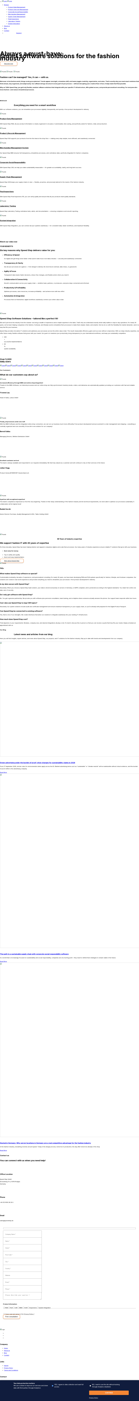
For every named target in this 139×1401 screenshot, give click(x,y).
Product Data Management (16, 7)
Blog (5, 28)
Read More (3, 772)
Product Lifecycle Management (18, 9)
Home (6, 1348)
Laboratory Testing (14, 21)
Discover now (8, 63)
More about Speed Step (11, 561)
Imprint (6, 1365)
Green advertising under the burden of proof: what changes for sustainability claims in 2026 (37, 763)
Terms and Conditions (11, 1370)
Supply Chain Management (16, 16)
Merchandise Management (16, 14)
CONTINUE (109, 1393)
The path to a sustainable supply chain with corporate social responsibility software (34, 954)
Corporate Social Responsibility (18, 12)
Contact (6, 30)
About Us (7, 1350)
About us (7, 26)
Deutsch (19, 33)
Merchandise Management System (14, 148)
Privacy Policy (8, 1368)
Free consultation (11, 1317)
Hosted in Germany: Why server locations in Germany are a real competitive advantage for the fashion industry (45, 1143)
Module (6, 5)
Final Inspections (13, 19)
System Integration (14, 23)
